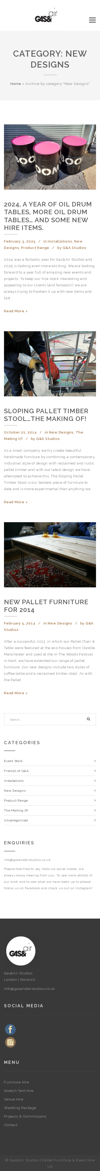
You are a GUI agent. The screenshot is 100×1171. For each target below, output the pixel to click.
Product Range (35, 248)
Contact (10, 1125)
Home (15, 84)
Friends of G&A (16, 771)
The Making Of (16, 810)
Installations (60, 241)
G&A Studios (74, 248)
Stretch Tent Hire (19, 1091)
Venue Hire (13, 1099)
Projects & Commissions (25, 1116)
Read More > (16, 311)
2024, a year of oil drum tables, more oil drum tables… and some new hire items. (48, 215)
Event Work (13, 761)
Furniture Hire (16, 1082)
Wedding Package (20, 1108)
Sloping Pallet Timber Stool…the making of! (46, 415)
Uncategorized (16, 820)
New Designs (61, 432)
